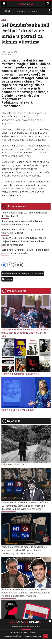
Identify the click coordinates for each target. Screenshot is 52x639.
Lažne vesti (37, 273)
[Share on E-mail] (20, 265)
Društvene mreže (11, 273)
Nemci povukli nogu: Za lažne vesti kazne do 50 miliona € (24, 214)
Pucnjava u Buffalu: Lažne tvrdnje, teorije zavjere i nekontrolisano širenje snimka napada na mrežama (23, 241)
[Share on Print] (15, 265)
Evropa (25, 273)
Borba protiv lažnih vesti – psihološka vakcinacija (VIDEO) (22, 231)
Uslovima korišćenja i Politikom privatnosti (22, 636)
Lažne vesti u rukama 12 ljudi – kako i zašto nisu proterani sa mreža (25, 251)
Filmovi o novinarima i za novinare (20, 373)
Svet (3, 19)
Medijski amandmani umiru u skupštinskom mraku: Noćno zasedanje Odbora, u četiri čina (25, 332)
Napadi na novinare (28, 11)
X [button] (45, 636)
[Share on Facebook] (3, 265)
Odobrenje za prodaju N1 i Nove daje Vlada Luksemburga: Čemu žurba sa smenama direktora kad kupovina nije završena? (25, 505)
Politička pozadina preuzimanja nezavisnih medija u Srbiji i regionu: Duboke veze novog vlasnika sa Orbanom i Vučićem (25, 592)
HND (10, 54)
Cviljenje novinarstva (12, 464)
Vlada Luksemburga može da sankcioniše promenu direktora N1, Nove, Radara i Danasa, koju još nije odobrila (24, 550)
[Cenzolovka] (26, 4)
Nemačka (7, 279)
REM (7, 11)
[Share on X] (9, 265)
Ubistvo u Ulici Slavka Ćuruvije (18, 409)
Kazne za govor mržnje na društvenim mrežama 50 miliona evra (22, 223)
